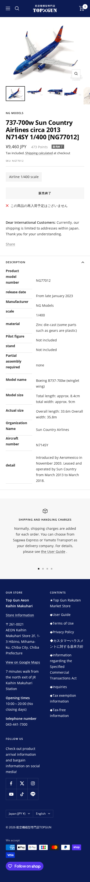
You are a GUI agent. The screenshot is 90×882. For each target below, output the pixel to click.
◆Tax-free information (59, 713)
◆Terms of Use (62, 623)
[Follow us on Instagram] (32, 783)
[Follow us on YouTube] (11, 794)
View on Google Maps (23, 662)
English (41, 814)
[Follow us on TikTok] (22, 794)
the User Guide (53, 551)
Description (15, 262)
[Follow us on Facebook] (11, 783)
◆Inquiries (58, 686)
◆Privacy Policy (62, 632)
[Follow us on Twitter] (22, 783)
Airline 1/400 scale (24, 176)
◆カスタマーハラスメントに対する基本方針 (67, 643)
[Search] (17, 8)
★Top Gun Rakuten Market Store (65, 603)
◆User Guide (60, 614)
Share (10, 244)
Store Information (20, 615)
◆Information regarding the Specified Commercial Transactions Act (63, 666)
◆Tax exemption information (63, 698)
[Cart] (81, 8)
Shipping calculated (39, 153)
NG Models (15, 113)
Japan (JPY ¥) (17, 814)
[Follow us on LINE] (32, 794)
